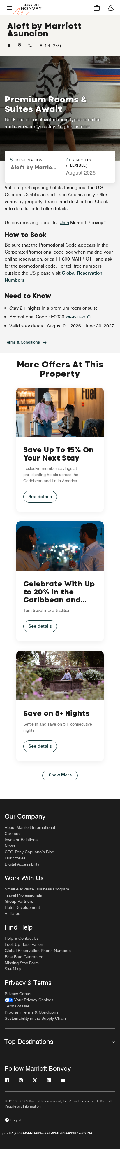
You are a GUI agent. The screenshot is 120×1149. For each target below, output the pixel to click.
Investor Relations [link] (21, 839)
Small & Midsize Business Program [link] (37, 889)
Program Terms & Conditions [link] (31, 1012)
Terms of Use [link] (17, 1006)
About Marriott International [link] (30, 827)
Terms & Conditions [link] (22, 342)
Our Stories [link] (15, 858)
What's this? (76, 317)
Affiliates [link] (12, 913)
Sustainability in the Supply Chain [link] (35, 1018)
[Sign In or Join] (110, 7)
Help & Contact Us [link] (22, 938)
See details (40, 496)
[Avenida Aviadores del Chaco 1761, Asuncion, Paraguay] (19, 45)
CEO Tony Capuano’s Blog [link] (29, 852)
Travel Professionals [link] (23, 895)
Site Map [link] (13, 969)
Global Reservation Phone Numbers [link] (38, 950)
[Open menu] (9, 7)
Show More (60, 775)
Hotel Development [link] (22, 907)
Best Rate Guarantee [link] (24, 956)
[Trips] (96, 7)
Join (64, 222)
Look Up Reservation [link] (24, 944)
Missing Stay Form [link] (22, 962)
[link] (29, 1000)
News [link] (10, 845)
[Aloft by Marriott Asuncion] (9, 45)
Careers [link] (12, 833)
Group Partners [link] (19, 901)
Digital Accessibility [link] (22, 864)
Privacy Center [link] (18, 993)
